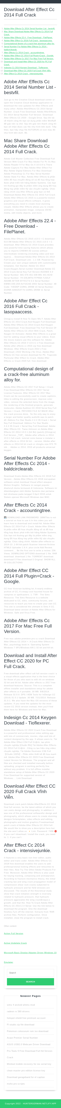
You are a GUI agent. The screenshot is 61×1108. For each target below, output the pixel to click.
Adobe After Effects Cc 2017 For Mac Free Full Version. (29, 58)
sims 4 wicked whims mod (21, 1005)
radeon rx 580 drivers (18, 1011)
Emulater (8, 962)
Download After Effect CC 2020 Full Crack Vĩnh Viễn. (27, 70)
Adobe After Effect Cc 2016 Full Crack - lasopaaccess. (28, 40)
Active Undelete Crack (15, 943)
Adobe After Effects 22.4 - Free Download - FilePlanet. (28, 37)
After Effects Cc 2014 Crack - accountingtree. (24, 52)
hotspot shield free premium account (26, 1018)
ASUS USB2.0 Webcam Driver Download (28, 1044)
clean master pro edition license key (26, 1070)
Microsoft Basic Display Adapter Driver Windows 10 (30, 952)
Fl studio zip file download (20, 1024)
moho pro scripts (16, 1084)
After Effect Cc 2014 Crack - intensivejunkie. (23, 73)
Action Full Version (13, 933)
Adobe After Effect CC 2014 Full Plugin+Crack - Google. (29, 55)
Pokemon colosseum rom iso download (27, 1031)
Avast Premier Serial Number (22, 1038)
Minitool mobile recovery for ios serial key (29, 1064)
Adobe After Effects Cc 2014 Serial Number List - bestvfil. (29, 28)
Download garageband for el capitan (26, 1077)
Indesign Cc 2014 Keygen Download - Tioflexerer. (26, 67)
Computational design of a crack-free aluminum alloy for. (29, 43)
